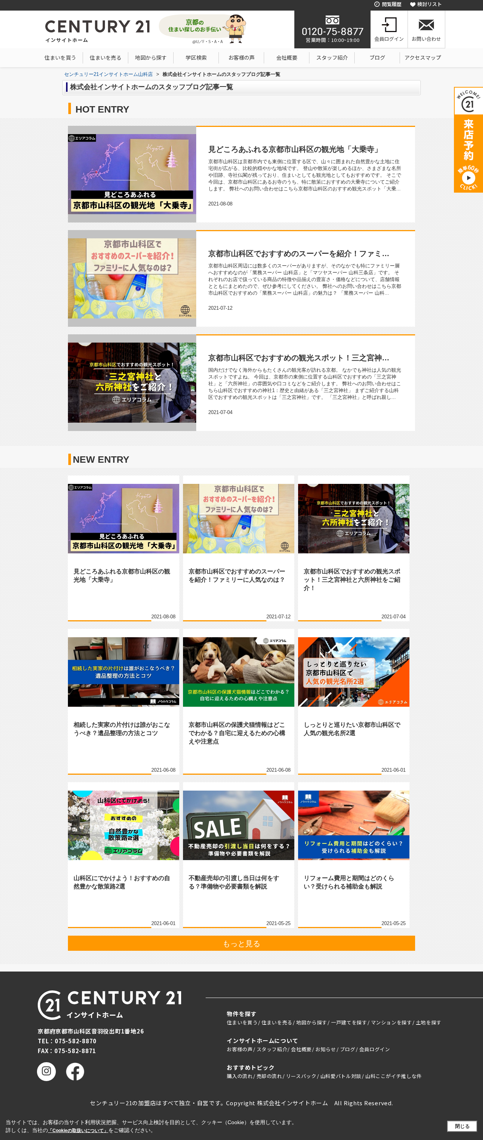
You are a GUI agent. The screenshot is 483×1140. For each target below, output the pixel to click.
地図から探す (151, 57)
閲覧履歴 (391, 4)
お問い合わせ (426, 38)
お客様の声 (241, 57)
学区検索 (196, 57)
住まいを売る (106, 57)
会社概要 (286, 57)
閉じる (462, 1126)
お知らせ (325, 1049)
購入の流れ (239, 1076)
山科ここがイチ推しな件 (393, 1076)
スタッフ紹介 (332, 57)
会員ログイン (389, 38)
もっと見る (241, 943)
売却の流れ (269, 1076)
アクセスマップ (423, 57)
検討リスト (429, 4)
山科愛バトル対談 (340, 1076)
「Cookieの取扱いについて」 (78, 1130)
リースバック (301, 1076)
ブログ (377, 57)
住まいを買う (60, 57)
